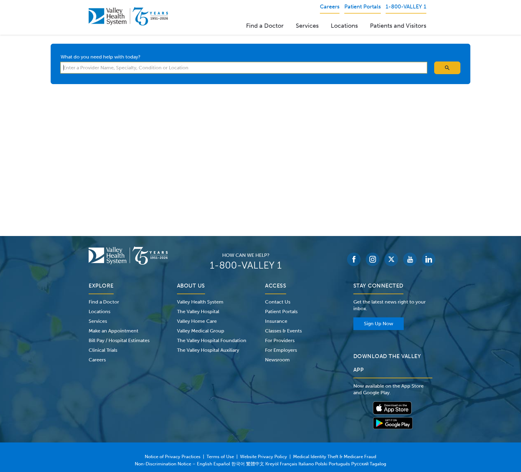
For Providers (280, 340)
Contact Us (277, 302)
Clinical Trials (103, 350)
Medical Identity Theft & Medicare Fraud (334, 456)
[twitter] (391, 259)
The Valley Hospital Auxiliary (208, 350)
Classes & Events (283, 331)
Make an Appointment (113, 331)
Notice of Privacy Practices (173, 456)
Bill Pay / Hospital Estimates (119, 340)
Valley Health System (200, 302)
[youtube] (410, 259)
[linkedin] (428, 259)
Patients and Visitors (398, 25)
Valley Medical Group (200, 331)
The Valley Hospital (198, 311)
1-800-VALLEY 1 (246, 265)
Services (307, 25)
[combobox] (244, 67)
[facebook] (354, 259)
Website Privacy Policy (263, 456)
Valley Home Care (197, 321)
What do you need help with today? (101, 57)
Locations (344, 25)
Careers (97, 360)
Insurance (276, 321)
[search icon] (447, 67)
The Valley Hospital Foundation (211, 340)
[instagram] (372, 259)
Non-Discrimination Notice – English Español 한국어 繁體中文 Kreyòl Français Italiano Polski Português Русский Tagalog (260, 464)
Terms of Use (220, 456)
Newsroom (277, 360)
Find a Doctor (265, 25)
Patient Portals (281, 311)
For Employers (281, 350)
